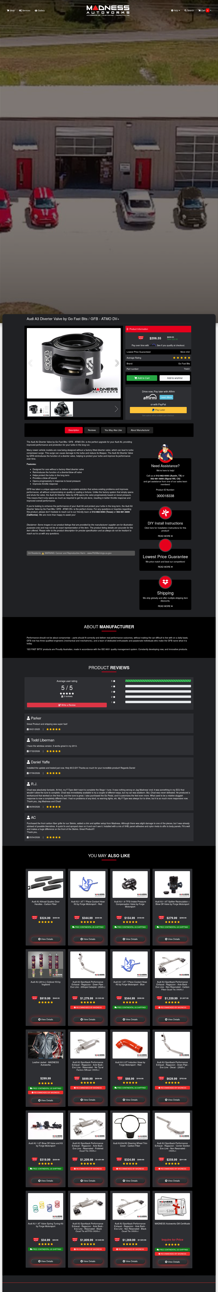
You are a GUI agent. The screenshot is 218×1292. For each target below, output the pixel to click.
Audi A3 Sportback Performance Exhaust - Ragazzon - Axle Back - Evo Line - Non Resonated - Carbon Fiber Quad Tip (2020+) (172, 985)
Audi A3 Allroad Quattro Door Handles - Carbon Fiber (45, 903)
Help (176, 10)
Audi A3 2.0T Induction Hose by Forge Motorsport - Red (130, 1063)
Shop (12, 10)
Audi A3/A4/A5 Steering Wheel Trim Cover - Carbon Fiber (130, 1144)
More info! (185, 351)
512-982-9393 (98, 511)
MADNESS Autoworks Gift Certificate (172, 1223)
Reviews (92, 430)
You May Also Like (113, 430)
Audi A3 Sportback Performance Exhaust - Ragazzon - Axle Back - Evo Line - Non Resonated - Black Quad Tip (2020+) (130, 1227)
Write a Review (68, 704)
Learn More (166, 397)
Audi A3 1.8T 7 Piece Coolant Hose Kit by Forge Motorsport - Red (88, 903)
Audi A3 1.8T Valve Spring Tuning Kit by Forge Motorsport (45, 1225)
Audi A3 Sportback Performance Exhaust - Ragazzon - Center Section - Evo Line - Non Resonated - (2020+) (172, 1147)
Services (26, 10)
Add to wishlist (174, 378)
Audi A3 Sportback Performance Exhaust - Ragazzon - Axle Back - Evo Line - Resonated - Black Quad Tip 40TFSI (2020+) (88, 1227)
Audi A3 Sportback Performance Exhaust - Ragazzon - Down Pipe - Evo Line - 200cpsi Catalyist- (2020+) (87, 984)
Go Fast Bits (184, 363)
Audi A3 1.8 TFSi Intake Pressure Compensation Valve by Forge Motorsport (130, 904)
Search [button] (190, 10)
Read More (164, 566)
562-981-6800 (123, 511)
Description (74, 430)
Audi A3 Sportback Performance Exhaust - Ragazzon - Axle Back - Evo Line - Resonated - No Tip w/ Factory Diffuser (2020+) (88, 1066)
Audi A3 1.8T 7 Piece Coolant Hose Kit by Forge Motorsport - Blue (130, 983)
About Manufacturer (140, 430)
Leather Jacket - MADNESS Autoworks (45, 1063)
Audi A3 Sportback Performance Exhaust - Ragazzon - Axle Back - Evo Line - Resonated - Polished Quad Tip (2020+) (88, 1147)
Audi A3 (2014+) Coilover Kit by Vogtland (46, 983)
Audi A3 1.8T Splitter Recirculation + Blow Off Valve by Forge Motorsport (172, 903)
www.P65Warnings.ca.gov (99, 552)
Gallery (41, 10)
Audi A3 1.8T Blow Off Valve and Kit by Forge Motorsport (46, 1144)
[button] (117, 363)
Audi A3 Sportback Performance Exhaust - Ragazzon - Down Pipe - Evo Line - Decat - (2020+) (172, 1065)
